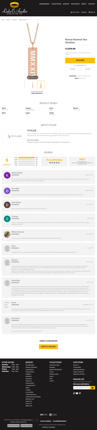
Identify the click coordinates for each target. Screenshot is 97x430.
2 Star (15, 163)
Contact (91, 4)
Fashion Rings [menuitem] (30, 372)
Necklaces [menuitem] (29, 378)
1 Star (15, 165)
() (37, 157)
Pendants (48, 142)
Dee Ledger (15, 188)
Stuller (50, 109)
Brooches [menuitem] (29, 401)
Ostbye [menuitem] (51, 372)
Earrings (42, 142)
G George (14, 216)
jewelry (8, 19)
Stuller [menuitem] (51, 381)
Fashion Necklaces (23, 19)
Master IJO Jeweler (78, 369)
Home (3, 19)
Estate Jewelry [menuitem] (30, 383)
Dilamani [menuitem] (52, 367)
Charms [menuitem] (28, 390)
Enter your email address (81, 384)
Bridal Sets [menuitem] (29, 406)
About (83, 4)
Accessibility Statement (59, 421)
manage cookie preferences (18, 422)
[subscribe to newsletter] (92, 387)
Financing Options (79, 374)
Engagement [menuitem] (30, 369)
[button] (75, 12)
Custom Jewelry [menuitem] (30, 385)
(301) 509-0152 (37, 93)
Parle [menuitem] (51, 378)
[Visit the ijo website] (43, 414)
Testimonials (77, 367)
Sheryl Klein (15, 280)
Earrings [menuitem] (28, 374)
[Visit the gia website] (53, 414)
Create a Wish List (78, 372)
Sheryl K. (14, 260)
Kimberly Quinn (17, 173)
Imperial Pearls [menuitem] (53, 374)
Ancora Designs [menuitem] (54, 365)
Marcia (13, 302)
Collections (56, 4)
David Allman (16, 202)
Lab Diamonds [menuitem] (30, 365)
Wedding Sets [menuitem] (30, 399)
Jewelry (66, 4)
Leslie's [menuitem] (51, 376)
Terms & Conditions (45, 421)
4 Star (15, 159)
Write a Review (48, 347)
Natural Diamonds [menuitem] (31, 367)
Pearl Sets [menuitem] (29, 403)
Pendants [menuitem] (29, 376)
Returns (87, 69)
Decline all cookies (13, 425)
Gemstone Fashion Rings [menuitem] (33, 397)
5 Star (15, 157)
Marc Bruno (15, 318)
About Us (76, 365)
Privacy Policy (27, 419)
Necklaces (14, 19)
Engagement (44, 4)
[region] (32, 51)
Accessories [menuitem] (29, 392)
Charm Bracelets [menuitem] (31, 394)
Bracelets (36, 142)
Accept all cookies (26, 425)
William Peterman (17, 232)
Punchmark (52, 427)
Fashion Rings (55, 142)
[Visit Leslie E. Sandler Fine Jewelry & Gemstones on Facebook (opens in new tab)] (74, 393)
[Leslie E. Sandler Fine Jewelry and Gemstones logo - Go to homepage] (15, 8)
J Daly (13, 246)
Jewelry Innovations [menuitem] (55, 369)
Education (75, 4)
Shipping (72, 69)
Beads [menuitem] (27, 387)
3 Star (15, 161)
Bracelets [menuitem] (29, 381)
